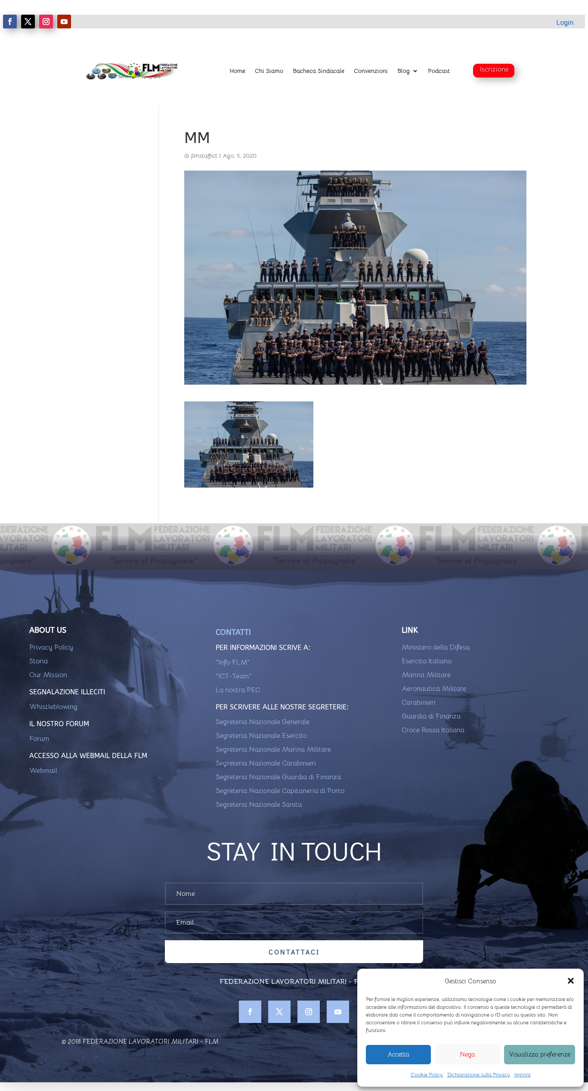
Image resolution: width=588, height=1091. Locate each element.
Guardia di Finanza (431, 716)
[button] (570, 980)
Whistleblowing (53, 706)
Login (564, 22)
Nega (467, 1054)
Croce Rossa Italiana (433, 730)
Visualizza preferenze (539, 1054)
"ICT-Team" (234, 676)
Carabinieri (419, 702)
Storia (38, 661)
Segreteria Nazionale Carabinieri (266, 763)
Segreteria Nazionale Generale (262, 722)
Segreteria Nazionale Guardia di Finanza (278, 777)
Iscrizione (494, 69)
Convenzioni (371, 71)
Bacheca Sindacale (318, 71)
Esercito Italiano (427, 661)
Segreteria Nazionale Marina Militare (273, 749)
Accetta (398, 1054)
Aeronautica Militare (434, 688)
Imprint (522, 1074)
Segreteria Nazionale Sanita (259, 804)
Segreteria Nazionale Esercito (261, 735)
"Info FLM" (233, 662)
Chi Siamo (269, 71)
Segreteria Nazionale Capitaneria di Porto (280, 790)
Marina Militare (426, 675)
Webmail (43, 770)
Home (237, 71)
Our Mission (48, 675)
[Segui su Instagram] (46, 21)
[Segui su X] (28, 21)
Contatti (233, 632)
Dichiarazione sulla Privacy (478, 1074)
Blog (403, 71)
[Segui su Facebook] (10, 21)
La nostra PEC (238, 690)
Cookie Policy (427, 1074)
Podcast (439, 71)
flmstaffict (204, 155)
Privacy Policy (51, 647)
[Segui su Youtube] (64, 21)
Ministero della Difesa (436, 647)
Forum (39, 738)
